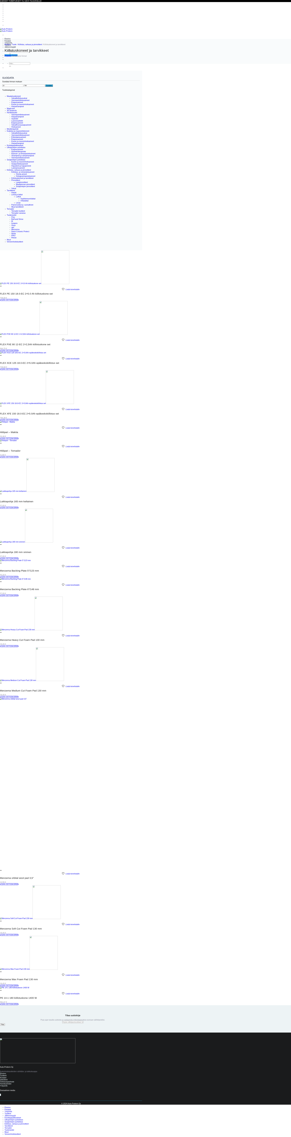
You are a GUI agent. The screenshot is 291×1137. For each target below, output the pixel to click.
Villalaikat (24, 201)
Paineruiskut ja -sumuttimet (22, 205)
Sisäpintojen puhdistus (14, 9)
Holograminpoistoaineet (25, 176)
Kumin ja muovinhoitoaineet (22, 104)
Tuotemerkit (9, 17)
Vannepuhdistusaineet (20, 100)
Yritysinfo (8, 43)
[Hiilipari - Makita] (7, 422)
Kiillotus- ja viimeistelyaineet (22, 172)
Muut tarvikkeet (17, 207)
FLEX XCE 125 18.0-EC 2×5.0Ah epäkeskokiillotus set (29, 363)
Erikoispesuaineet (18, 137)
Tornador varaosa (18, 213)
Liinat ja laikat (17, 195)
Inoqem (14, 223)
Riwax (13, 238)
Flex (13, 217)
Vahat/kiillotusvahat (19, 98)
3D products (12, 111)
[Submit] (10, 66)
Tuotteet (8, 1114)
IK (12, 221)
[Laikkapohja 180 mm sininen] (26, 542)
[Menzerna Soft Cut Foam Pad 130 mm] (30, 918)
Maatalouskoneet (14, 96)
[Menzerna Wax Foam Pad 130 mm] (29, 969)
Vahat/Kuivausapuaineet (21, 125)
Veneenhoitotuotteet (13, 21)
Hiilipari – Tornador (10, 450)
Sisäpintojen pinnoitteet (25, 186)
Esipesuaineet (17, 102)
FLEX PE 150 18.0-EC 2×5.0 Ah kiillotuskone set (26, 293)
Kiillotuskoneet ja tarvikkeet (22, 178)
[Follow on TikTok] (0, 1095)
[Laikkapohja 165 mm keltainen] (27, 491)
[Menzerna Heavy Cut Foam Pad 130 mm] (31, 630)
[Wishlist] (1, 355)
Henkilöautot (12, 113)
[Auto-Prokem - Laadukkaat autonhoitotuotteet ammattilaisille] (6, 30)
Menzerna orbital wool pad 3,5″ (17, 878)
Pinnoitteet (15, 180)
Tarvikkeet (9, 13)
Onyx (13, 225)
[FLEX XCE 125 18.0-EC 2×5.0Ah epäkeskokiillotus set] (23, 353)
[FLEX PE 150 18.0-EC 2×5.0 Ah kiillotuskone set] (34, 283)
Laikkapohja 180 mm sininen (15, 552)
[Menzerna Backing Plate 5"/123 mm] (15, 560)
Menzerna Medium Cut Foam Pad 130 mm (23, 690)
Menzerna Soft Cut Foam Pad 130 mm (21, 928)
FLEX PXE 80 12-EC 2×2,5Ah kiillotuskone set (25, 344)
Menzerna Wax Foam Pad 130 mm (19, 979)
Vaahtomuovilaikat (27, 199)
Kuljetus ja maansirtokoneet (18, 131)
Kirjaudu (8, 56)
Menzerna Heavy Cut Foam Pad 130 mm (22, 640)
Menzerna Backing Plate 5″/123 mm (19, 570)
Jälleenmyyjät (10, 47)
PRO (13, 236)
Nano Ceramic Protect (20, 231)
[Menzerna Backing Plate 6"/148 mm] (15, 579)
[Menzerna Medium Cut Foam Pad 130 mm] (32, 680)
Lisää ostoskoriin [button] (9, 300)
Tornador (8, 15)
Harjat (13, 193)
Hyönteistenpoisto (18, 152)
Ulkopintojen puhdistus (14, 7)
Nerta (13, 234)
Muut (7, 19)
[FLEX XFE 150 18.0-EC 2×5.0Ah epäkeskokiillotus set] (37, 403)
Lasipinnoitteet (22, 182)
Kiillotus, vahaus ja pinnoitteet (17, 11)
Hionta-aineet (21, 174)
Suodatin (49, 85)
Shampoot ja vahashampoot (22, 156)
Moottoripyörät (12, 129)
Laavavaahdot (17, 121)
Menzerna (15, 229)
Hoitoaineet (16, 127)
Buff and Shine (17, 219)
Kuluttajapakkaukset (13, 5)
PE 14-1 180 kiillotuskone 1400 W (18, 998)
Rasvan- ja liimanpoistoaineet (23, 154)
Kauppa (8, 41)
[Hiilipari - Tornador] (8, 440)
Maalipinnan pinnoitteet (25, 184)
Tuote (14, 44)
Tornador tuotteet (18, 211)
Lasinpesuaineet (18, 168)
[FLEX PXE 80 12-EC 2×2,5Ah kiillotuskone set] (34, 334)
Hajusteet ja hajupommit (21, 166)
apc (12, 227)
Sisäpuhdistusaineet (19, 164)
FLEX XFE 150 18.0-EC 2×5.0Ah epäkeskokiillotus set (29, 413)
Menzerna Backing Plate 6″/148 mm (19, 589)
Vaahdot (14, 119)
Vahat (13, 188)
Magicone (11, 108)
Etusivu (8, 39)
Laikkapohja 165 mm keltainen (16, 501)
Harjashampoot (17, 106)
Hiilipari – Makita (9, 432)
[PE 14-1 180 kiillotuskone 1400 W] (14, 988)
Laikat (18, 197)
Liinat (18, 203)
